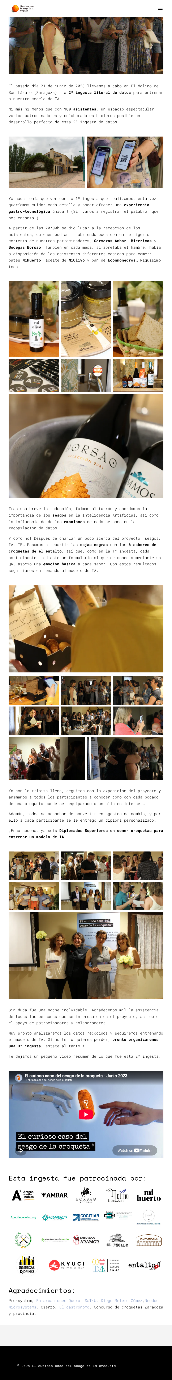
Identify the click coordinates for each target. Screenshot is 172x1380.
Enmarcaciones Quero (58, 1300)
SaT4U (90, 1300)
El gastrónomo (74, 1307)
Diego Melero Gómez (121, 1300)
